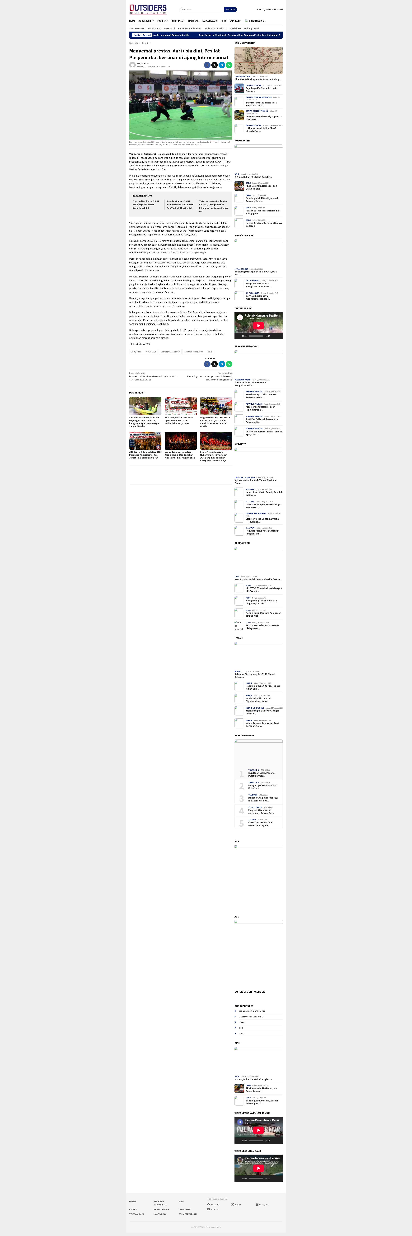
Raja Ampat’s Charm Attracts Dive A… (261, 90)
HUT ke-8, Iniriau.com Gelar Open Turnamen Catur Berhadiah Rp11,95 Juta (179, 420)
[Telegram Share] (222, 65)
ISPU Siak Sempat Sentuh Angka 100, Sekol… (263, 506)
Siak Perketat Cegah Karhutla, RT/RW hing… (263, 520)
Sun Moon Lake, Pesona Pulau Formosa (261, 774)
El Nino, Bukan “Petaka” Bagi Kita (253, 177)
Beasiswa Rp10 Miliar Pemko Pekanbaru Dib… (261, 396)
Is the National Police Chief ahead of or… (261, 130)
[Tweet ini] (214, 65)
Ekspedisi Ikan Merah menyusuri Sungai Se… (261, 812)
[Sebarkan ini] (207, 65)
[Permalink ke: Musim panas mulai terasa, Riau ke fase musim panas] (258, 560)
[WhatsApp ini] (229, 65)
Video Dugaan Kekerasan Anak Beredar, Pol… (262, 724)
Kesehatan (267, 97)
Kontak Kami (160, 1214)
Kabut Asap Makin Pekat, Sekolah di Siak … (264, 493)
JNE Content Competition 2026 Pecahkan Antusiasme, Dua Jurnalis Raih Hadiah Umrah (145, 454)
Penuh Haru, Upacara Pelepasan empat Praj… (263, 614)
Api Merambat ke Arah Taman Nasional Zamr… (255, 482)
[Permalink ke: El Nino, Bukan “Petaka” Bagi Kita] (258, 158)
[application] (258, 325)
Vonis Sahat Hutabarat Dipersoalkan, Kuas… (258, 700)
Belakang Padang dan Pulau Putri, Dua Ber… (255, 273)
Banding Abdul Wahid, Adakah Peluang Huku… (262, 200)
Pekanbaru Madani (242, 380)
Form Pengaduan (188, 1214)
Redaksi (133, 1209)
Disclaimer (184, 1209)
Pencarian (230, 9)
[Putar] (238, 335)
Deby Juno (136, 351)
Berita (249, 111)
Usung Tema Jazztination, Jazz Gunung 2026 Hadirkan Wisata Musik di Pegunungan (180, 454)
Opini (236, 174)
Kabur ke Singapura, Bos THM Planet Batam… (254, 676)
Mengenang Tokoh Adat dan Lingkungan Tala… (261, 602)
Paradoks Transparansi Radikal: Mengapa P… (263, 212)
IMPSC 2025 (150, 351)
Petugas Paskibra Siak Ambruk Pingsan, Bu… (262, 532)
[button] (256, 21)
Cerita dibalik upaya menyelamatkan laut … (258, 297)
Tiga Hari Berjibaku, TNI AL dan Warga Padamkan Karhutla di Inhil (145, 204)
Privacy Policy (161, 1209)
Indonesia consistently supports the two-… (264, 118)
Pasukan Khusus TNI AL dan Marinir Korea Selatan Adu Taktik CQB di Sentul (180, 204)
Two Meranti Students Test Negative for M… (261, 104)
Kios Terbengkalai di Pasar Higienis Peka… (260, 408)
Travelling (253, 770)
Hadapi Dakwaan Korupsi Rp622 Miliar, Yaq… (263, 687)
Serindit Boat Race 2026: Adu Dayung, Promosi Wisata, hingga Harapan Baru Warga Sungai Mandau (144, 422)
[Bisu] (273, 335)
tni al (210, 351)
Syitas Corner (241, 269)
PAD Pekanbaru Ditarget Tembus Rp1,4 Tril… (264, 433)
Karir (181, 1201)
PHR (241, 1027)
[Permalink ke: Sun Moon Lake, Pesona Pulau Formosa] (258, 753)
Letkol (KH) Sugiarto (170, 351)
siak (241, 1033)
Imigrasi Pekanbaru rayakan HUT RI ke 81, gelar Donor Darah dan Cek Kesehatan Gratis (215, 422)
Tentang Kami (136, 1214)
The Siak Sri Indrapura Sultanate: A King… (257, 79)
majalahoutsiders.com (252, 1011)
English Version (242, 76)
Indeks (132, 1201)
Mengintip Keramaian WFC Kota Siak (262, 787)
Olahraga (252, 795)
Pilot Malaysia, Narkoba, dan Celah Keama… (261, 187)
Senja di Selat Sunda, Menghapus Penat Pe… (259, 285)
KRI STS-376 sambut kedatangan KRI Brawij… (264, 590)
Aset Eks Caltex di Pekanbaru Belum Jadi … (262, 421)
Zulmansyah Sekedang (251, 1016)
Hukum (238, 637)
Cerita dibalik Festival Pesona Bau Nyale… (260, 824)
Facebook (215, 1204)
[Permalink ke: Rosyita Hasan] (132, 64)
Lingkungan (240, 477)
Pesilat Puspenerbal (193, 351)
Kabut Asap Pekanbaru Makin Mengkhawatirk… (250, 384)
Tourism (252, 820)
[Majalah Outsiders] (148, 9)
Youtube (214, 1209)
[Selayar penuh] (278, 335)
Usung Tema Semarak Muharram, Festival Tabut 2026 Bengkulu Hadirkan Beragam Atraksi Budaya (213, 456)
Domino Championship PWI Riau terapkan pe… (263, 799)
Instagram (263, 1204)
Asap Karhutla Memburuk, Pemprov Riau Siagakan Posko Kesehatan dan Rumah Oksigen (185, 35)
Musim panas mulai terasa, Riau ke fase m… (258, 579)
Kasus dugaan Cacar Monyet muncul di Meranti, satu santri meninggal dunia (209, 376)
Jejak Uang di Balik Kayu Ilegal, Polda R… (263, 712)
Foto (236, 577)
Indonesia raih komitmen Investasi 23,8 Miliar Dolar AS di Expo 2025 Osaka (153, 376)
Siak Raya (251, 477)
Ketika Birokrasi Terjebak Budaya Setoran (264, 224)
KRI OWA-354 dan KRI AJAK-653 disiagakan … (262, 627)
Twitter (238, 1204)
